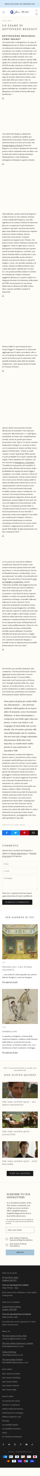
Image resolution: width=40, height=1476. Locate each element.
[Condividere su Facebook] (6, 832)
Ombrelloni (9, 1031)
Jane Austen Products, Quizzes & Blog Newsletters (21, 1239)
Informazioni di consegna (12, 1413)
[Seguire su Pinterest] (21, 1444)
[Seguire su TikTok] (32, 1444)
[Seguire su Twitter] (9, 1444)
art (4, 962)
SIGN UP (20, 1252)
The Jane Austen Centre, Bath (14, 1336)
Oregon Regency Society (12, 145)
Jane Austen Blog (9, 1389)
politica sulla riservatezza (12, 1409)
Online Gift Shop (9, 1352)
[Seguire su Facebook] (3, 1444)
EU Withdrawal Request (12, 1437)
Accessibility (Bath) (10, 1425)
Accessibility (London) (11, 1429)
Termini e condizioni (11, 1405)
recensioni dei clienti (11, 1401)
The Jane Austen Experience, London (17, 1343)
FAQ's (4, 1433)
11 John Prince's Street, (11, 1307)
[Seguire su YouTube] (26, 1444)
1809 (4, 1027)
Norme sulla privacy (19, 853)
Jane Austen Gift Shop (11, 1378)
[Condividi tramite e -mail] (33, 832)
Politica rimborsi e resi (11, 1417)
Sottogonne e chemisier (24, 462)
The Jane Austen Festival (12, 1359)
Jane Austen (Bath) (9, 1381)
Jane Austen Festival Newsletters (18, 1245)
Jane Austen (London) (11, 1373)
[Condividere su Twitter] (15, 832)
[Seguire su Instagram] (15, 1444)
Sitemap (5, 1421)
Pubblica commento (17, 902)
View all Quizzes (20, 1173)
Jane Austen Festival (10, 1385)
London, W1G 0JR (9, 1309)
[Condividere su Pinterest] (24, 832)
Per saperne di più (10, 982)
